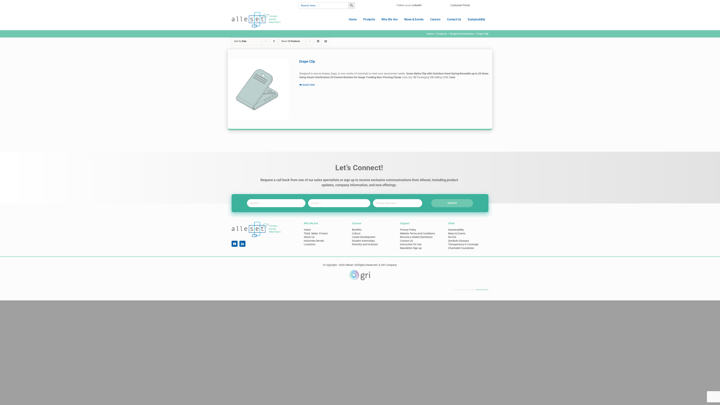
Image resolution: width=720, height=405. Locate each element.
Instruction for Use (411, 244)
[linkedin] (242, 244)
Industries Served (314, 240)
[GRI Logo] (360, 270)
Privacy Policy (408, 229)
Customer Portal (460, 5)
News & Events (456, 233)
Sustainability (456, 229)
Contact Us (406, 240)
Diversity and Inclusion (365, 244)
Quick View (308, 84)
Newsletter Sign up (411, 248)
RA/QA (452, 237)
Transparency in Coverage (463, 244)
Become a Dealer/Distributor (416, 237)
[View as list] (325, 41)
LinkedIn (417, 5)
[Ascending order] (274, 41)
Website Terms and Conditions (417, 233)
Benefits (357, 229)
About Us (309, 237)
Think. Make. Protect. (316, 233)
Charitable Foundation (461, 248)
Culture (356, 233)
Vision (307, 229)
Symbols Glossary (458, 240)
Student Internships (363, 240)
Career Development (363, 237)
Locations (309, 244)
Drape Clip (307, 61)
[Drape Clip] (258, 89)
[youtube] (235, 244)
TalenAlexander (482, 290)
